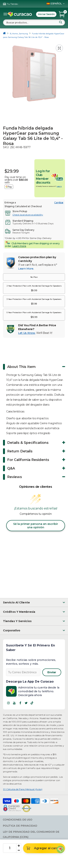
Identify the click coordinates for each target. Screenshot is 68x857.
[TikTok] (31, 702)
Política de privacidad (20, 825)
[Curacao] (20, 14)
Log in (59, 186)
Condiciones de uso (17, 819)
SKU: (6, 147)
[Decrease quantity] (18, 850)
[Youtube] (14, 702)
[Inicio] (4, 33)
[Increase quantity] (18, 845)
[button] (34, 277)
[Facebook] (20, 702)
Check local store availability (27, 214)
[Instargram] (8, 702)
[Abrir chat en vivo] (60, 849)
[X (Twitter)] (26, 702)
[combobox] (34, 22)
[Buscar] (60, 22)
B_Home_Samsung (19, 33)
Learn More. (26, 268)
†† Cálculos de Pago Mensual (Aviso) (22, 789)
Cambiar (58, 202)
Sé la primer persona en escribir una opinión (35, 525)
